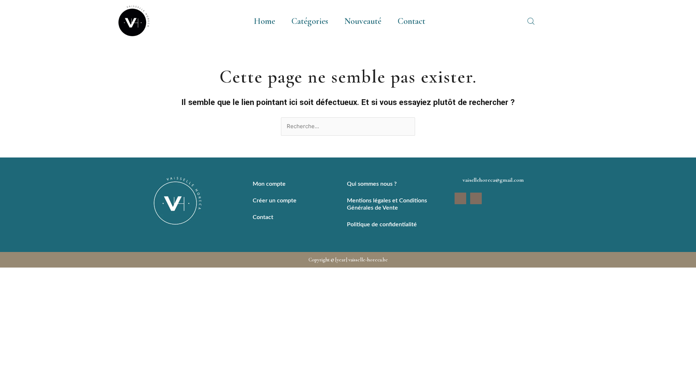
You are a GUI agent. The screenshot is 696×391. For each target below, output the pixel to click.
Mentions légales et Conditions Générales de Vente (387, 204)
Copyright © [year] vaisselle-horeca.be (348, 260)
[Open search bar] (531, 21)
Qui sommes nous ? (372, 184)
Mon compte (269, 184)
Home (264, 21)
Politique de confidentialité (382, 224)
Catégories (309, 21)
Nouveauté (362, 21)
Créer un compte (275, 200)
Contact (411, 21)
